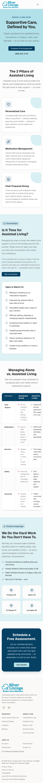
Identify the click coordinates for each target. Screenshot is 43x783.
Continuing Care (28, 733)
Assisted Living (28, 721)
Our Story (5, 744)
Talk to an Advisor (11, 274)
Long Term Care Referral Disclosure (14, 776)
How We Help (27, 744)
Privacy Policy (7, 767)
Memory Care (27, 725)
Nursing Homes (28, 729)
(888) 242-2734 (21, 54)
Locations (5, 725)
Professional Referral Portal (14, 751)
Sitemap (4, 729)
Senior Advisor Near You (10, 718)
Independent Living (29, 718)
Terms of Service (8, 770)
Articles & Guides (8, 721)
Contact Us (27, 747)
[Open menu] (38, 4)
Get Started (22, 665)
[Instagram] (9, 708)
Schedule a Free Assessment (21, 48)
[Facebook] (4, 708)
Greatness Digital (23, 763)
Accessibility (6, 773)
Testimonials (6, 747)
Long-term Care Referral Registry (13, 779)
